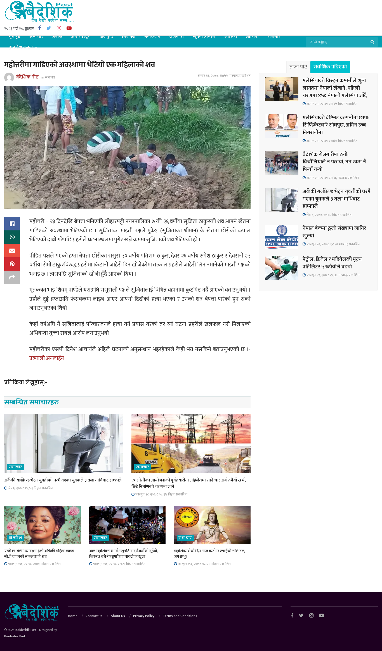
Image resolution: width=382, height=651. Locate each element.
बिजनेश (128, 36)
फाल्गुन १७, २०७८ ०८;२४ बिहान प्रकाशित (204, 564)
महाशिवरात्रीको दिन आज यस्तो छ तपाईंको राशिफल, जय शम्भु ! (209, 554)
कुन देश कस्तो (21, 47)
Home (72, 616)
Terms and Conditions (180, 616)
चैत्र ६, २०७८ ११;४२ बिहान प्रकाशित (30, 488)
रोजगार (274, 36)
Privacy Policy (143, 616)
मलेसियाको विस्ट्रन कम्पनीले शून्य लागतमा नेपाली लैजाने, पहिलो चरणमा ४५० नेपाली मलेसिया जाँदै (335, 88)
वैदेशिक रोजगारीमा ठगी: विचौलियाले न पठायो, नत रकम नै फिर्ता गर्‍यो (334, 162)
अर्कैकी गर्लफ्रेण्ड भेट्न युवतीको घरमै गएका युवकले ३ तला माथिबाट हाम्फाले (63, 480)
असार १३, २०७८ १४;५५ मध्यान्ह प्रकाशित (224, 76)
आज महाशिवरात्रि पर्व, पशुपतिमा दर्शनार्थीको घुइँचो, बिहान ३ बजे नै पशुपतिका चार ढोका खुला (123, 554)
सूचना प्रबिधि (204, 36)
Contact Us (94, 616)
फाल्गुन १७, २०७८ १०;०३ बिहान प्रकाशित (34, 564)
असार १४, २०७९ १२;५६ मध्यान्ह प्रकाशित (332, 178)
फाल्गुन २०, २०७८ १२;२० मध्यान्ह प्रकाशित (333, 244)
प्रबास (57, 36)
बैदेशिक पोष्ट (27, 77)
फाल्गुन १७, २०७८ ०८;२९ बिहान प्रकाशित (118, 564)
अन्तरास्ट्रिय (81, 36)
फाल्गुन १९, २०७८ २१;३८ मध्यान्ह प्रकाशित (333, 275)
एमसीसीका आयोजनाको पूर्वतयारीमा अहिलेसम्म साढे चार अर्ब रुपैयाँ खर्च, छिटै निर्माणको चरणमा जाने (188, 483)
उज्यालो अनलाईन (47, 358)
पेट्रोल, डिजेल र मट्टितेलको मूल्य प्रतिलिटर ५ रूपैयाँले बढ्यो (332, 263)
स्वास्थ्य (230, 36)
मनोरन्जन (152, 36)
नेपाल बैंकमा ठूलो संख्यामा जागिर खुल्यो (334, 232)
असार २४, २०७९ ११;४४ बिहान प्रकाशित (331, 141)
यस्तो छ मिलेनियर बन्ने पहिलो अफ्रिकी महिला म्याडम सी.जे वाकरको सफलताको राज (39, 554)
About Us (118, 616)
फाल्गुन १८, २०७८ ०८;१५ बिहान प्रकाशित (161, 494)
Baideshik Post (25, 630)
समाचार (36, 36)
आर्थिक (252, 36)
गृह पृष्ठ (14, 36)
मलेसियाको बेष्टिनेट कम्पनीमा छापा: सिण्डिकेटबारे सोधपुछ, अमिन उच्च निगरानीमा (336, 125)
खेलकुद (106, 36)
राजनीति (176, 36)
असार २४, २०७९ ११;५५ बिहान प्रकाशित (331, 104)
